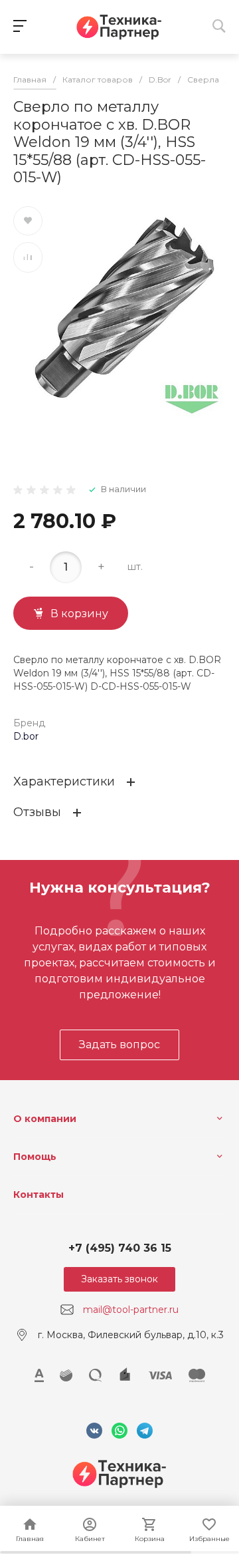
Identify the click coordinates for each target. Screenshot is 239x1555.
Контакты (38, 1195)
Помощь (34, 1157)
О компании (44, 1119)
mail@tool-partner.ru (131, 1310)
